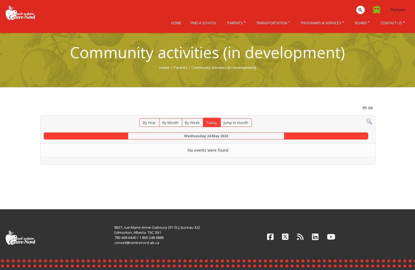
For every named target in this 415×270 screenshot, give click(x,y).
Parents (180, 67)
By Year (149, 122)
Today (211, 122)
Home (164, 67)
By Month (170, 122)
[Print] (365, 108)
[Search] (369, 121)
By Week (192, 122)
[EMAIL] (371, 108)
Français (398, 9)
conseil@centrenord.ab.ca (136, 242)
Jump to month (236, 122)
